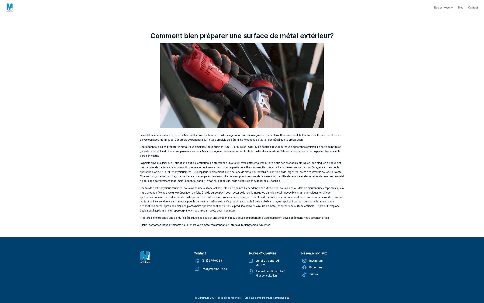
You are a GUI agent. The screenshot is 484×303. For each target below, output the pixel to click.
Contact (473, 7)
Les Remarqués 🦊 (278, 297)
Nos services (442, 7)
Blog (460, 7)
